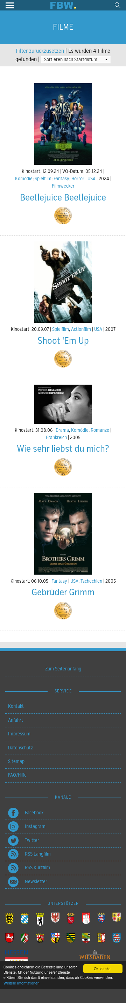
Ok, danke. (103, 968)
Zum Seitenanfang (63, 669)
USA (92, 179)
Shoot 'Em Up (63, 341)
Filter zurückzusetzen (40, 51)
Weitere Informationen (22, 983)
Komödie (24, 179)
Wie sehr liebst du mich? (63, 449)
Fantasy (61, 179)
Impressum (19, 734)
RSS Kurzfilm (37, 868)
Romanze (100, 430)
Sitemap (16, 761)
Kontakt (16, 706)
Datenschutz (20, 748)
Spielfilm (43, 179)
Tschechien (91, 581)
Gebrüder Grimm (62, 592)
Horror (77, 179)
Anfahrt (15, 720)
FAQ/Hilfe (17, 775)
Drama (62, 430)
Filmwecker (63, 186)
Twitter (32, 840)
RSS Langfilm (38, 854)
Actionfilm (81, 329)
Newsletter (36, 882)
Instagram (35, 826)
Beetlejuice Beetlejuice (63, 197)
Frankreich (56, 438)
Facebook (34, 813)
